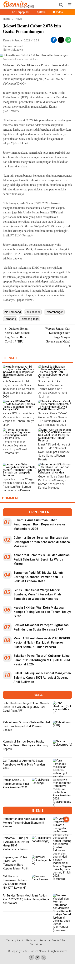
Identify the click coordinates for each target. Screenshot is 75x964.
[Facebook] (31, 957)
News (19, 18)
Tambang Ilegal (29, 318)
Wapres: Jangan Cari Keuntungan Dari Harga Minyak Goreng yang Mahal (57, 337)
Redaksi (31, 940)
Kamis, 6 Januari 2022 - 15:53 (21, 40)
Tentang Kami (14, 940)
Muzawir (17, 49)
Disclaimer (36, 944)
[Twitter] (37, 957)
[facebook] (54, 40)
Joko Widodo (33, 312)
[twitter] (61, 38)
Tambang (10, 318)
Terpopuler (22, 12)
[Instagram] (43, 957)
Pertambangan (54, 312)
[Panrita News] (19, 7)
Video (59, 12)
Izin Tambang (12, 312)
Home (6, 18)
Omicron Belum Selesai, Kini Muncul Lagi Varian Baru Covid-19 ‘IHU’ (17, 334)
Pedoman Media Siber (52, 940)
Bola (43, 12)
